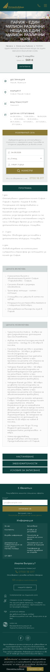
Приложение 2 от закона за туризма (35, 544)
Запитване (25, 67)
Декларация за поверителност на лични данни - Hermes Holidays (13, 546)
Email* (5, 498)
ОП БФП (8, 556)
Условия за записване (32, 531)
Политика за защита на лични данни (25, 515)
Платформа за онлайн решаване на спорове (35, 550)
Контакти (9, 530)
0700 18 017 (25, 573)
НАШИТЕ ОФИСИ (25, 587)
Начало (9, 46)
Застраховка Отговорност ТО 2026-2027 (29, 649)
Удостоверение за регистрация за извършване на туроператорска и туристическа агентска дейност (25, 646)
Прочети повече (15, 669)
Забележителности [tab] (25, 463)
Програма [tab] (25, 188)
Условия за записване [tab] (25, 470)
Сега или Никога (24, 46)
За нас (7, 526)
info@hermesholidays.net (26, 580)
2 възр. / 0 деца (17, 165)
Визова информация (13, 535)
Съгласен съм (35, 669)
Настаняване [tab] (25, 456)
